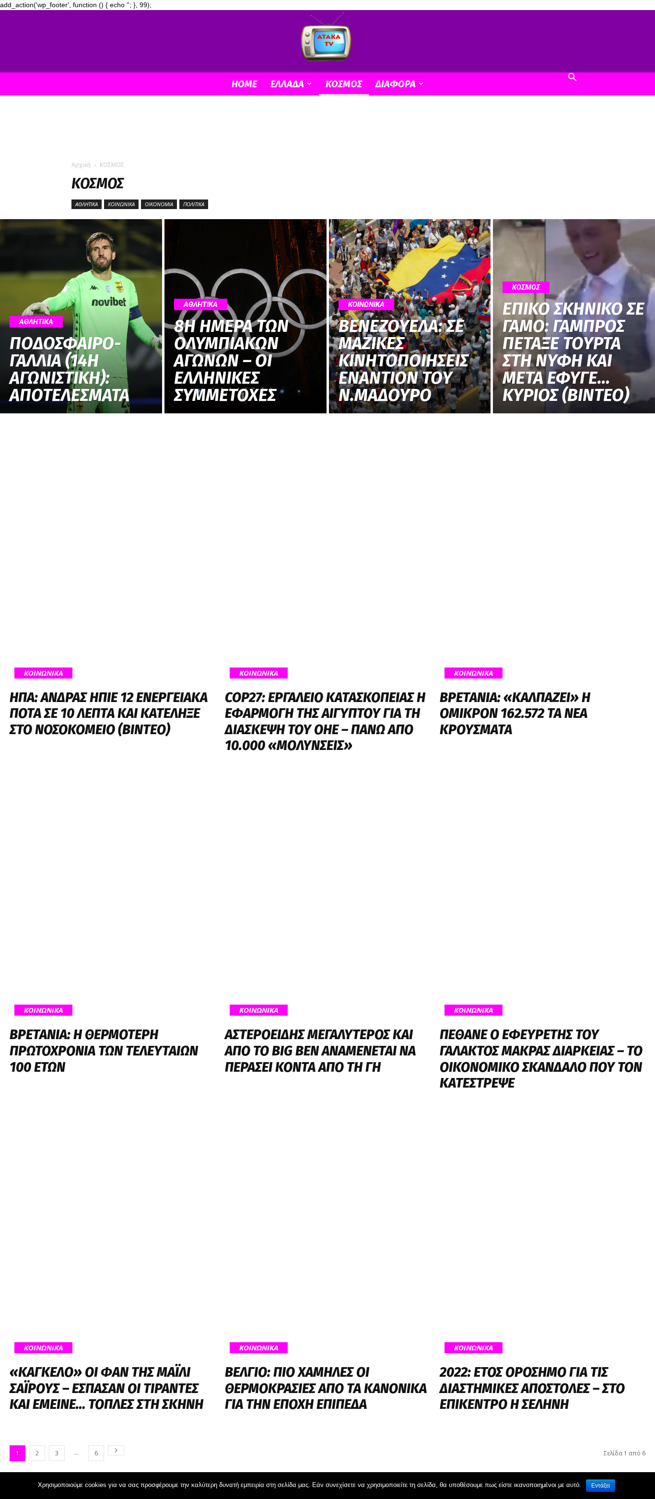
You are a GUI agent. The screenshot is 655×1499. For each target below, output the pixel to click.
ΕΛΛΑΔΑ (287, 84)
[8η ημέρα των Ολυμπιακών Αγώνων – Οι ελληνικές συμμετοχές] (245, 316)
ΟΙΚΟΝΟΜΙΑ (159, 204)
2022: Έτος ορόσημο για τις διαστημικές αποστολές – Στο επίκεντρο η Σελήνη (532, 1388)
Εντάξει (600, 1485)
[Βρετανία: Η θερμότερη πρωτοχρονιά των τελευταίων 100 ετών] (112, 897)
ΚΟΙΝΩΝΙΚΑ (121, 204)
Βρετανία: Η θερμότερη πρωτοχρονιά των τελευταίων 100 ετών (104, 1051)
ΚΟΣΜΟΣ (344, 84)
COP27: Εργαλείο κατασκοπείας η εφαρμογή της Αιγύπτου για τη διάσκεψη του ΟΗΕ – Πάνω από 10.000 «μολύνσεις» (325, 722)
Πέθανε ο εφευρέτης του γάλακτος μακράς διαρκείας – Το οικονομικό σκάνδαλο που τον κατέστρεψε (541, 1059)
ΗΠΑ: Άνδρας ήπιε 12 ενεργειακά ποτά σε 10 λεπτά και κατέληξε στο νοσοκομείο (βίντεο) (109, 714)
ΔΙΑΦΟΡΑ (395, 84)
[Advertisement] (327, 128)
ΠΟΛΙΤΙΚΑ (193, 204)
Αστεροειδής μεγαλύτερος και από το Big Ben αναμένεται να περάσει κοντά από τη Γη (320, 1051)
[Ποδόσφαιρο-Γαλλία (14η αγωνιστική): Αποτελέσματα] (81, 316)
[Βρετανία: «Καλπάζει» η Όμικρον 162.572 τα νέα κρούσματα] (542, 559)
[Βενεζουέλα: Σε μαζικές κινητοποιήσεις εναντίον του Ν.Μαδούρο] (410, 316)
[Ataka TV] (327, 39)
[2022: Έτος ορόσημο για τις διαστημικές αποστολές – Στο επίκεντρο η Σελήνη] (542, 1235)
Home (244, 84)
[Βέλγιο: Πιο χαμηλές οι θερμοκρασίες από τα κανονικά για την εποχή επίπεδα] (328, 1235)
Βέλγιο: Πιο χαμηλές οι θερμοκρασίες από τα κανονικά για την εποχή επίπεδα (326, 1388)
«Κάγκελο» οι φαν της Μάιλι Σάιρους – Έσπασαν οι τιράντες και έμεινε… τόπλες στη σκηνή (106, 1388)
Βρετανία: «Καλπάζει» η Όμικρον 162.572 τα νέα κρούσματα (515, 714)
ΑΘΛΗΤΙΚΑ (86, 204)
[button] (572, 78)
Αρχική (81, 165)
